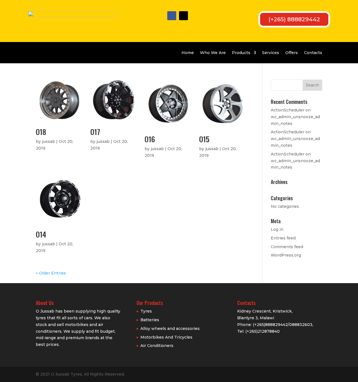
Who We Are (213, 52)
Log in (277, 229)
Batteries (149, 319)
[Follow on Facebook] (171, 15)
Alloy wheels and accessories (170, 328)
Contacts (313, 52)
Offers (291, 52)
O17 (95, 131)
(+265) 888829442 (294, 19)
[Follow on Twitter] (183, 15)
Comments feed (287, 246)
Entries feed (283, 238)
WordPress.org (286, 255)
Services (270, 52)
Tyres (146, 311)
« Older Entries (51, 273)
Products (241, 52)
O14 (41, 234)
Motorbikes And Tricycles (166, 337)
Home (188, 52)
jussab (48, 141)
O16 (150, 139)
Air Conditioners (156, 345)
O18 (41, 131)
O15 (204, 139)
